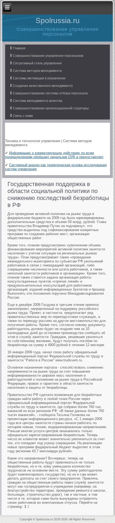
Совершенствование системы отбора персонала (50, 93)
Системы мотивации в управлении (39, 78)
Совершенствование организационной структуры (51, 108)
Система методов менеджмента (37, 71)
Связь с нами (23, 116)
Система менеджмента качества (37, 101)
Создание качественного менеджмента (43, 86)
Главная (19, 48)
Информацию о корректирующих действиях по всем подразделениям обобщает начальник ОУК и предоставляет (54, 155)
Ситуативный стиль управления (37, 63)
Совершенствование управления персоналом (48, 56)
